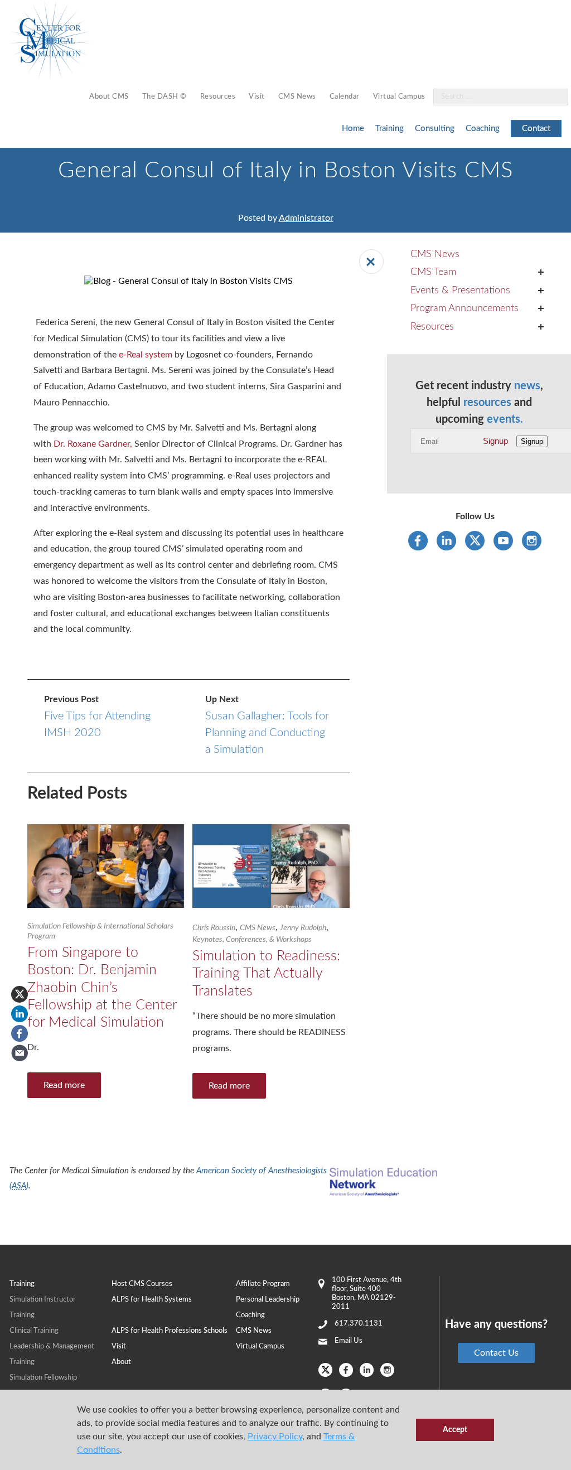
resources (487, 402)
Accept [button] (455, 1429)
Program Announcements (464, 308)
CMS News (297, 96)
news (527, 385)
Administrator (306, 218)
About (121, 1362)
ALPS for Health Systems (152, 1299)
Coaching (483, 128)
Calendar (345, 96)
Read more (64, 1085)
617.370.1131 (359, 1323)
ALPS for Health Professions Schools (170, 1330)
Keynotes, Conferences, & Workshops (252, 940)
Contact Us (496, 1352)
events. (505, 419)
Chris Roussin (213, 928)
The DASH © (164, 96)
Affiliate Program (263, 1284)
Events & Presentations (460, 291)
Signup (495, 441)
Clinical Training (34, 1330)
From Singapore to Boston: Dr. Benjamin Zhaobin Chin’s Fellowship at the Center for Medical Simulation (102, 987)
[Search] (553, 97)
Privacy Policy (275, 1436)
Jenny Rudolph (303, 928)
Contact (536, 128)
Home (353, 128)
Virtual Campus (399, 96)
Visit (257, 96)
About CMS (109, 96)
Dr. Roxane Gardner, (93, 443)
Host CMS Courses (142, 1284)
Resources (218, 96)
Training (389, 128)
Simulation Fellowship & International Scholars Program (100, 931)
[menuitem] (109, 97)
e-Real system (145, 354)
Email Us (348, 1341)
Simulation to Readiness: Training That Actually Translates (266, 973)
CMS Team (433, 272)
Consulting (434, 128)
